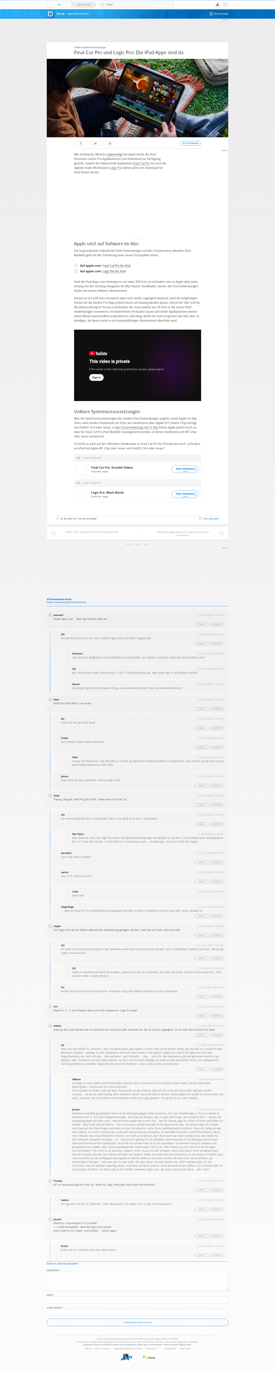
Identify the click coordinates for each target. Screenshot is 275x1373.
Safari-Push (185, 1348)
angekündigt (114, 154)
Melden (201, 624)
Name (50, 1294)
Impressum (151, 1348)
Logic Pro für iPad (114, 271)
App (217, 4)
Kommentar (54, 1270)
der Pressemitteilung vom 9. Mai (136, 427)
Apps (139, 545)
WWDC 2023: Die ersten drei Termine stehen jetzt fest (92, 532)
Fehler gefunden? (211, 519)
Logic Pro (116, 168)
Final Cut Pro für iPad (116, 265)
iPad (147, 545)
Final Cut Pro (141, 163)
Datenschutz (170, 1348)
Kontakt (225, 4)
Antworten (216, 624)
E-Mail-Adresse (55, 1307)
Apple (105, 471)
